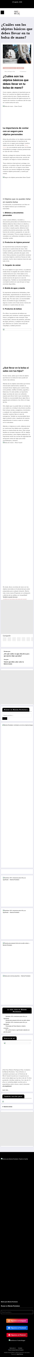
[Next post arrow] (29, 663)
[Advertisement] (17, 617)
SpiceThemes (20, 1354)
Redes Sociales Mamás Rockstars (16, 1350)
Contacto (20, 1348)
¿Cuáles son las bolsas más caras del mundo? (15, 599)
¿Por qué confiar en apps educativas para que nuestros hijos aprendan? (16, 655)
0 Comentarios (23, 71)
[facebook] (4, 639)
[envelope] (23, 639)
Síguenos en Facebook (18, 1328)
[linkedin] (14, 639)
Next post (6, 659)
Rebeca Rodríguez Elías (10, 71)
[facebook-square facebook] (15, 6)
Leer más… (5, 1090)
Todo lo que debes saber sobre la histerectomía (14, 663)
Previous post (7, 651)
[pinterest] (19, 639)
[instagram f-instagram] (17, 6)
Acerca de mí (13, 1348)
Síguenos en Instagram (18, 1321)
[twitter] (9, 639)
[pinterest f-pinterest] (19, 6)
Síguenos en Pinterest (18, 1335)
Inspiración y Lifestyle (10, 68)
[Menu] (2, 12)
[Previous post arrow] (29, 654)
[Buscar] (28, 12)
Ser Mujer (20, 68)
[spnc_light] (31, 13)
